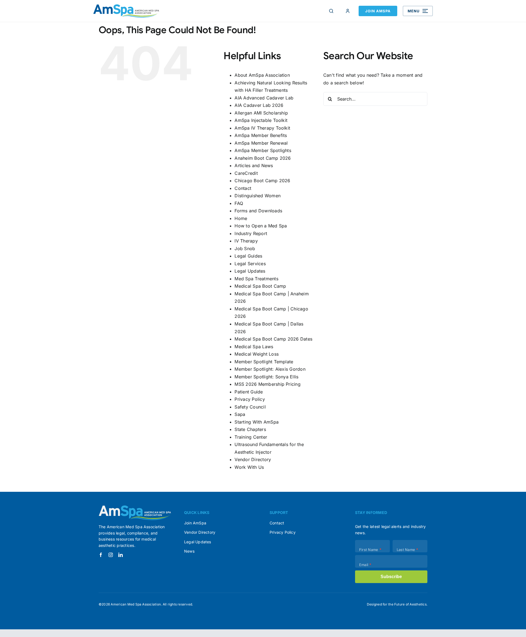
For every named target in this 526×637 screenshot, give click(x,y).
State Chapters (250, 429)
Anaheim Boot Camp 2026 (263, 158)
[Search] (331, 10)
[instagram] (110, 555)
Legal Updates (250, 271)
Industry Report (251, 233)
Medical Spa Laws (254, 346)
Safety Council (250, 407)
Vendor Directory (253, 459)
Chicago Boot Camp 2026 (262, 180)
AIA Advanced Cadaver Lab (264, 98)
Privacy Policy (250, 399)
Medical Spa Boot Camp (260, 286)
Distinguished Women (258, 195)
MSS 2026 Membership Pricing (267, 384)
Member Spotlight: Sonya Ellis (266, 376)
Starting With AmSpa (257, 422)
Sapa (240, 414)
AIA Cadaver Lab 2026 (259, 105)
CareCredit (246, 173)
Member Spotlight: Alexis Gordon (270, 369)
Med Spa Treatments (256, 278)
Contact (243, 188)
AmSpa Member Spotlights (263, 150)
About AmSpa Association (262, 75)
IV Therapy (246, 241)
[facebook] (101, 555)
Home (241, 218)
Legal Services (250, 263)
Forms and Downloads (258, 210)
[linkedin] (120, 555)
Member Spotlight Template (264, 361)
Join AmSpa (378, 11)
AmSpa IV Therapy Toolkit (262, 128)
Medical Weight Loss (257, 354)
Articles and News (254, 165)
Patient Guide (249, 392)
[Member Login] (347, 10)
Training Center (251, 437)
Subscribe (391, 576)
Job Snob (245, 248)
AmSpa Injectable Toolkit (261, 120)
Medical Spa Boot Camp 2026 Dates (273, 339)
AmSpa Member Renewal (261, 143)
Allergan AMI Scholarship (261, 113)
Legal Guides (248, 256)
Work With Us (249, 467)
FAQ (239, 203)
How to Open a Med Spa (261, 225)
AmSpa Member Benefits (261, 135)
